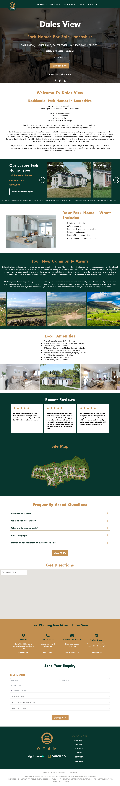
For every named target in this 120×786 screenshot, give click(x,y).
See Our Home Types (22, 191)
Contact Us (92, 4)
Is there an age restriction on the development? (33, 543)
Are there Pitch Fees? (21, 513)
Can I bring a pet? (19, 535)
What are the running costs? (24, 528)
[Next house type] (116, 180)
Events (81, 4)
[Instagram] (65, 80)
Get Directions (23, 652)
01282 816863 (47, 652)
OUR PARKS (40, 4)
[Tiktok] (60, 80)
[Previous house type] (42, 180)
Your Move (68, 4)
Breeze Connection (69, 772)
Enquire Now (60, 718)
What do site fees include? (23, 521)
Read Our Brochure (72, 652)
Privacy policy (79, 761)
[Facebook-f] (55, 80)
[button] (3, 309)
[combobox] (12, 690)
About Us (54, 4)
